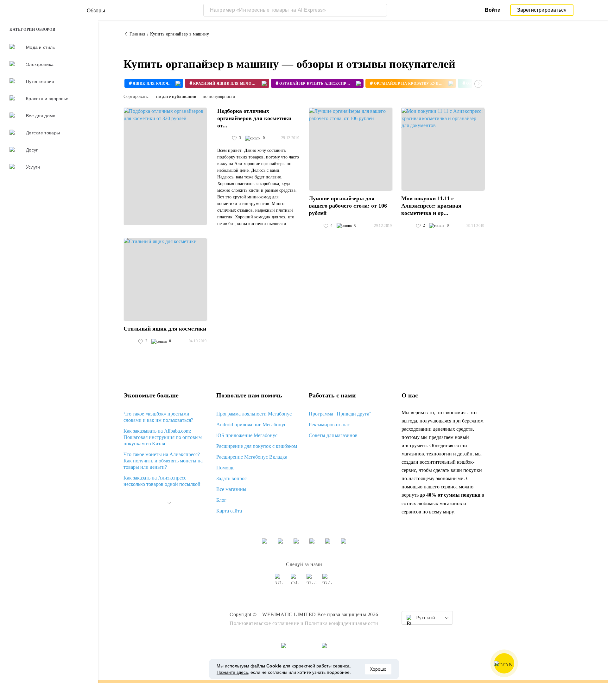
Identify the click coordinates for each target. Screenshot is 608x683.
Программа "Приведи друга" (340, 413)
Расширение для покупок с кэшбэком (256, 446)
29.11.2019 (475, 225)
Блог (221, 500)
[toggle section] (169, 503)
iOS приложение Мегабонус (246, 435)
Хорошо (378, 669)
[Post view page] (165, 166)
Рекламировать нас (329, 424)
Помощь (225, 467)
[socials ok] (296, 582)
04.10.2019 (198, 341)
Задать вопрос (231, 478)
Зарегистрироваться (542, 10)
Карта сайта (229, 510)
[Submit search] (380, 10)
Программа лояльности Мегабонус (254, 413)
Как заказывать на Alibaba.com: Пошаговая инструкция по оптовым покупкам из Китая (163, 437)
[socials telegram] (328, 582)
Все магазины (231, 489)
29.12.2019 (290, 138)
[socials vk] (280, 582)
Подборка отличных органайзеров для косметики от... (254, 118)
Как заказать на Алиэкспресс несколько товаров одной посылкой (162, 481)
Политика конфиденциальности (341, 623)
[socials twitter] (312, 582)
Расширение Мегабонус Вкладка (251, 457)
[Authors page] (224, 138)
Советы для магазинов (333, 435)
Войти (493, 10)
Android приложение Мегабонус (251, 424)
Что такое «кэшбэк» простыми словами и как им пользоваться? (158, 417)
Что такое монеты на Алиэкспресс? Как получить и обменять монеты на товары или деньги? (163, 461)
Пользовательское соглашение (264, 623)
